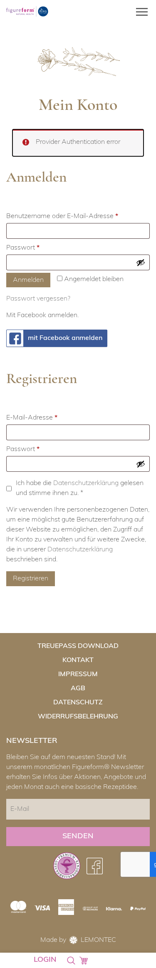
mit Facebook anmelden (65, 338)
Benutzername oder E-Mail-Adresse (78, 216)
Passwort (39, 247)
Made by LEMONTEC (78, 940)
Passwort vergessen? (38, 299)
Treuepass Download (78, 646)
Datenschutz (78, 702)
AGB (78, 688)
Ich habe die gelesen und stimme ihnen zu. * (80, 488)
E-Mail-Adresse (48, 417)
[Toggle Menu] (139, 12)
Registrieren (30, 578)
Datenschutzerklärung (86, 483)
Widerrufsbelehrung (78, 716)
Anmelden (28, 280)
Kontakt (78, 660)
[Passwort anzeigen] (140, 262)
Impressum (78, 674)
